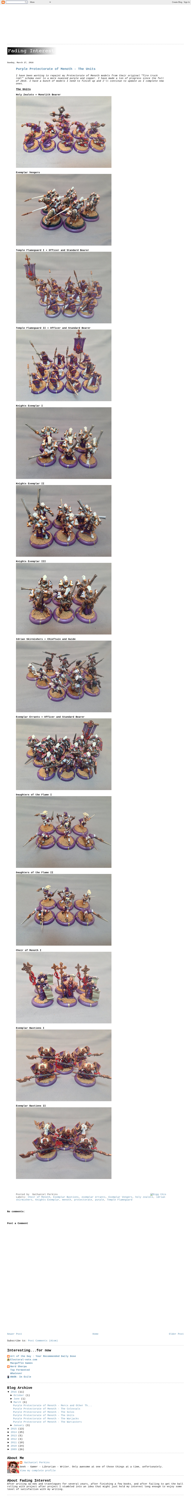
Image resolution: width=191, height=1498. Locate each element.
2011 (14, 1442)
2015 (14, 1429)
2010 (14, 1446)
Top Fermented (20, 1370)
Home (95, 1334)
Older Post (176, 1334)
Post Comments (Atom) (43, 1340)
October (20, 1395)
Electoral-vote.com (23, 1359)
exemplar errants (93, 1197)
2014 (14, 1432)
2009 (14, 1449)
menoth (66, 1200)
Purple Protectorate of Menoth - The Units (56, 69)
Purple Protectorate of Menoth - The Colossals (46, 1409)
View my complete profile (38, 1470)
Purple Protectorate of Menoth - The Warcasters (47, 1422)
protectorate (83, 1200)
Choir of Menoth (39, 1197)
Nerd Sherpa (18, 1366)
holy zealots (144, 1197)
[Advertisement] (29, 23)
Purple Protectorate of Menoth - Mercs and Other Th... (52, 1405)
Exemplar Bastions (66, 1197)
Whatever (16, 1373)
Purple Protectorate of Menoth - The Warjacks (46, 1418)
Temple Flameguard (119, 1200)
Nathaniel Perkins (36, 1462)
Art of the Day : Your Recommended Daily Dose (43, 1356)
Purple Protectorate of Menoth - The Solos (43, 1412)
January (20, 1425)
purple (99, 1200)
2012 (14, 1439)
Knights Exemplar (47, 1200)
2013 (14, 1435)
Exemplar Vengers (120, 1197)
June (17, 1399)
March (18, 1402)
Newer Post (14, 1334)
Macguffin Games (21, 1363)
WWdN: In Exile (20, 1377)
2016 (14, 1392)
